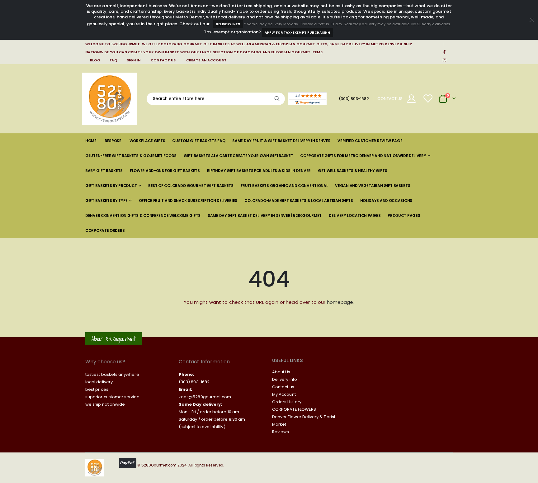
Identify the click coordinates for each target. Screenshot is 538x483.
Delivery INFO (228, 24)
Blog (95, 60)
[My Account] (411, 98)
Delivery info (284, 379)
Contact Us (163, 60)
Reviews (280, 432)
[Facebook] (444, 52)
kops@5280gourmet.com (205, 397)
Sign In (133, 60)
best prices (96, 389)
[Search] (277, 99)
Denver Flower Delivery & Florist (303, 417)
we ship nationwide (105, 404)
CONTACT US (390, 98)
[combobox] (216, 99)
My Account (284, 394)
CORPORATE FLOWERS (294, 409)
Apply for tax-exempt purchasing (298, 32)
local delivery (99, 382)
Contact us (283, 387)
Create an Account (206, 60)
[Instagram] (444, 60)
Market (279, 424)
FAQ (113, 60)
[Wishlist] (428, 98)
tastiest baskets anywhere (112, 374)
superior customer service (112, 397)
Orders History (286, 402)
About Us (281, 372)
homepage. (340, 302)
